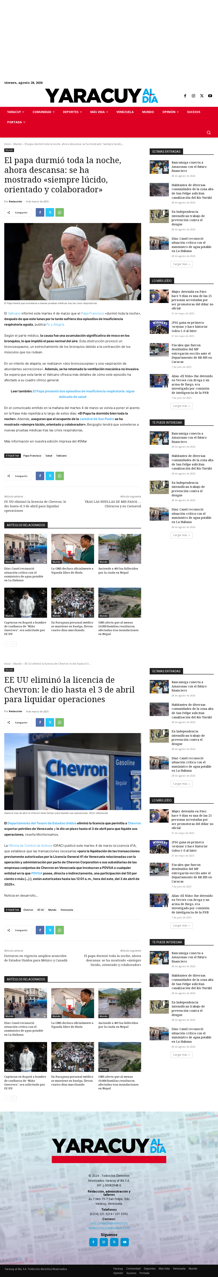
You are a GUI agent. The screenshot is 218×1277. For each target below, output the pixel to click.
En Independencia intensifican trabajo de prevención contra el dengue (188, 218)
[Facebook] (185, 96)
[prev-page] (7, 644)
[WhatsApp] (59, 212)
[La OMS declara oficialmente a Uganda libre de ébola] (72, 549)
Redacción (15, 201)
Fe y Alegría (55, 324)
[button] (209, 132)
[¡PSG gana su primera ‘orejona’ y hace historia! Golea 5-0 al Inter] (159, 327)
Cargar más (180, 264)
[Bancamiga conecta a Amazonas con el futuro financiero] (159, 167)
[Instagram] (193, 96)
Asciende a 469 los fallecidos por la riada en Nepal (118, 570)
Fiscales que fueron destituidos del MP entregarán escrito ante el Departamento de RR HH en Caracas (192, 353)
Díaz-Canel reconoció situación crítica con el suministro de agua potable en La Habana (23, 574)
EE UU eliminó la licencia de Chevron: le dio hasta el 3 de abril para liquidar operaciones (35, 506)
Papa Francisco (92, 313)
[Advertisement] (109, 30)
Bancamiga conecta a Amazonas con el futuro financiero (189, 166)
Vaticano (14, 313)
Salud (49, 455)
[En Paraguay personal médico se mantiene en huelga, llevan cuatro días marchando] (72, 603)
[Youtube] (210, 96)
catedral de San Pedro (97, 419)
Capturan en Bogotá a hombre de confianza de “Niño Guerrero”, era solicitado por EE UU (25, 628)
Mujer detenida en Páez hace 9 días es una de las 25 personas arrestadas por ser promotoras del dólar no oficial (192, 300)
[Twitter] (201, 96)
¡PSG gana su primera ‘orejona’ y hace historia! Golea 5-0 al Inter (190, 326)
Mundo (17, 144)
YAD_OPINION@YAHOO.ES (109, 1223)
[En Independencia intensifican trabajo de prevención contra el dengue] (159, 216)
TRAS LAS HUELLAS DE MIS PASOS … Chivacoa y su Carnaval (113, 503)
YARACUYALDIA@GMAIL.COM (109, 1228)
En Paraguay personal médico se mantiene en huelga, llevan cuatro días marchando (72, 626)
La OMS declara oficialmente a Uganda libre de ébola (72, 570)
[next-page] (13, 644)
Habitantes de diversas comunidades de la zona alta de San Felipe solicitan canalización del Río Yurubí (192, 191)
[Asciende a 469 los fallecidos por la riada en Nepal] (119, 549)
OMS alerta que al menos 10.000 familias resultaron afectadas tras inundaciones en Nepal (118, 628)
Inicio (7, 144)
